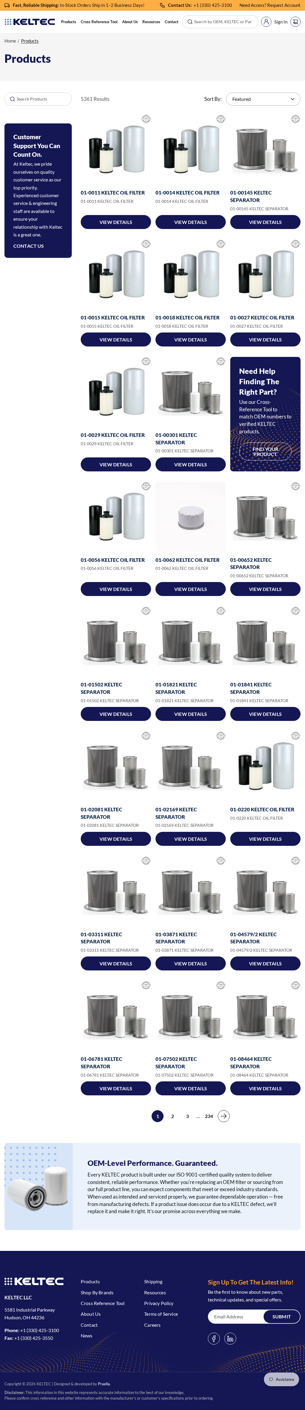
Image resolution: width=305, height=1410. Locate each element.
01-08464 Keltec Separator (251, 1062)
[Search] (9, 99)
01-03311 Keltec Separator (101, 938)
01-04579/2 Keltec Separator (253, 938)
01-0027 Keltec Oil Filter (262, 317)
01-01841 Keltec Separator (251, 688)
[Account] (266, 22)
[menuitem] (68, 22)
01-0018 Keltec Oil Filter (187, 317)
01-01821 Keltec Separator (176, 688)
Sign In (280, 21)
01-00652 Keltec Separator (251, 563)
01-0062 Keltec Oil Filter (187, 560)
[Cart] (295, 22)
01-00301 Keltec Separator (176, 439)
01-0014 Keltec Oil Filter (187, 192)
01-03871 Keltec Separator (176, 938)
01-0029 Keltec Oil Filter (113, 435)
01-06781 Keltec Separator (101, 1062)
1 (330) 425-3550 (35, 1338)
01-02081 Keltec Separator (101, 813)
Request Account (284, 5)
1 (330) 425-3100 (214, 5)
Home (10, 40)
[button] (68, 22)
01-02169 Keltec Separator (176, 813)
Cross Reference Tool (99, 21)
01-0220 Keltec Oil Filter (262, 809)
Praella (104, 1383)
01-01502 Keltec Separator (101, 688)
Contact (171, 21)
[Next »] (224, 1116)
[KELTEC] (29, 22)
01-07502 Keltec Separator (176, 1062)
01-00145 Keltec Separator (251, 196)
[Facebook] (214, 1339)
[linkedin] (230, 1339)
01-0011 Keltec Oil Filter (113, 192)
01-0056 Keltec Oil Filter (113, 560)
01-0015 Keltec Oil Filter (113, 317)
